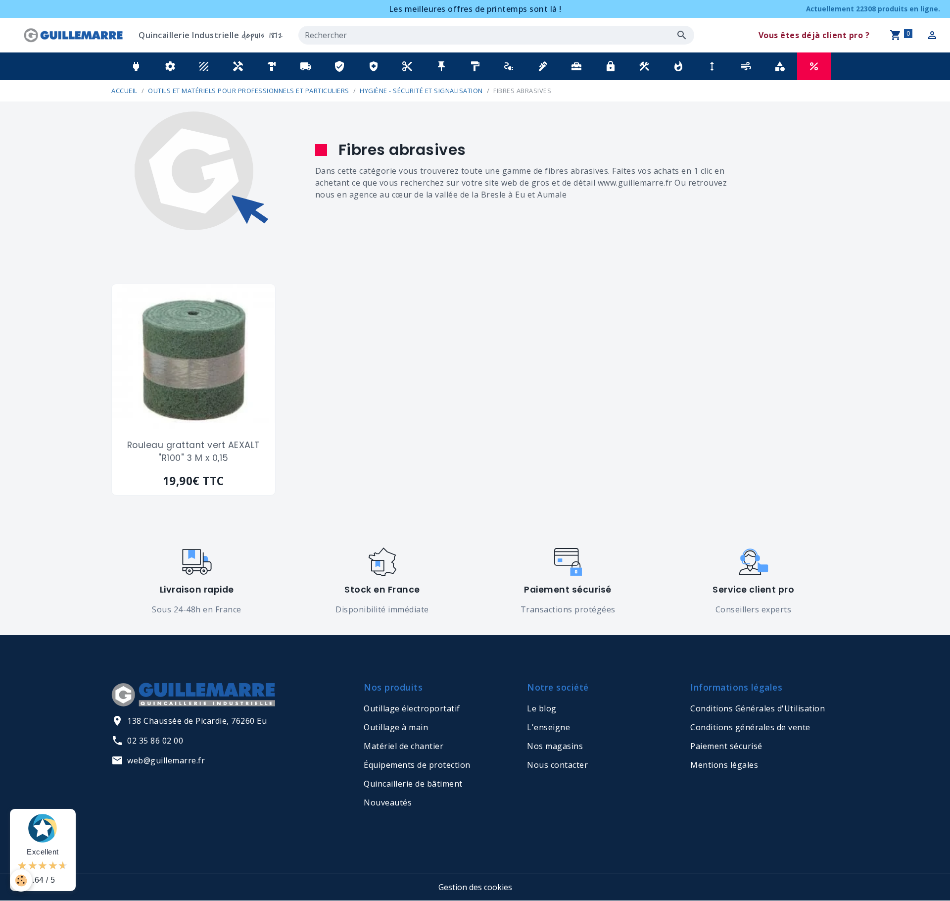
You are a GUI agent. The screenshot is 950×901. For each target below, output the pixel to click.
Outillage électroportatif (412, 708)
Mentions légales (724, 764)
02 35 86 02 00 (155, 740)
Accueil (124, 90)
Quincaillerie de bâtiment (413, 783)
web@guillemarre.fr (166, 760)
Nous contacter (557, 764)
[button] (136, 66)
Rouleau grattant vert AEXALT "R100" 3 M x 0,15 (193, 451)
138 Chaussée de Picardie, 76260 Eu (197, 720)
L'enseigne (548, 727)
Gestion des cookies (475, 887)
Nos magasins (555, 746)
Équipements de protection (417, 764)
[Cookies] (21, 880)
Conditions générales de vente (750, 727)
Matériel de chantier (403, 746)
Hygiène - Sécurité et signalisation (421, 90)
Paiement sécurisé (726, 746)
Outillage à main (396, 727)
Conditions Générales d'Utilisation (757, 708)
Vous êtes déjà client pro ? (814, 35)
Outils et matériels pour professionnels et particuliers (248, 90)
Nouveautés (388, 802)
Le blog (542, 708)
